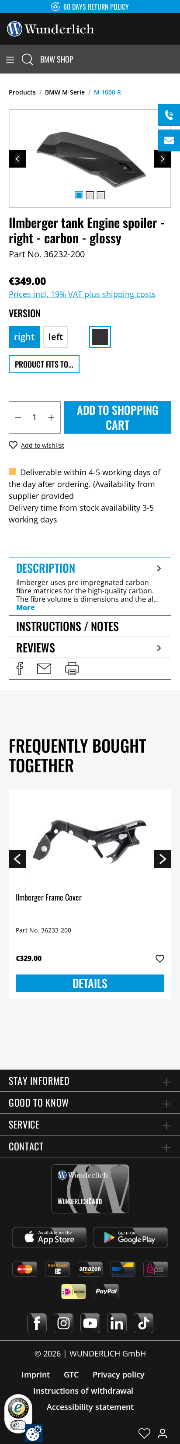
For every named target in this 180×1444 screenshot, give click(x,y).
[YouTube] (90, 1323)
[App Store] (49, 1237)
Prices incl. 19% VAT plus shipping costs (82, 294)
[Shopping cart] (174, 59)
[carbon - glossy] (100, 337)
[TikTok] (143, 1323)
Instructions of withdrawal (83, 1390)
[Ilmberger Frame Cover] (90, 840)
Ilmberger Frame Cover (49, 898)
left (55, 337)
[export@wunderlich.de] (169, 140)
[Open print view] (72, 668)
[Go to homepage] (50, 28)
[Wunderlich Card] (90, 1188)
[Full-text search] (27, 59)
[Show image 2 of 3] (90, 195)
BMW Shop (56, 59)
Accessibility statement (90, 1407)
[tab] (90, 586)
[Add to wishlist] (160, 958)
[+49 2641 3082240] (169, 115)
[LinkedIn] (117, 1323)
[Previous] (17, 159)
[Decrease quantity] (18, 417)
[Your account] (162, 1433)
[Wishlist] (144, 1433)
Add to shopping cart (118, 417)
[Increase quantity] (51, 417)
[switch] (18, 1425)
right (24, 337)
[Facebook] (37, 1323)
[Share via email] (44, 668)
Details (90, 983)
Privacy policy (119, 1374)
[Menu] (10, 59)
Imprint (35, 1374)
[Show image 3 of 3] (101, 195)
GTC (71, 1374)
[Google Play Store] (130, 1237)
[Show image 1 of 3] (79, 195)
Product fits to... (44, 364)
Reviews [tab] (35, 647)
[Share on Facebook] (19, 668)
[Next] (162, 159)
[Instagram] (63, 1323)
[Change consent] (34, 1433)
